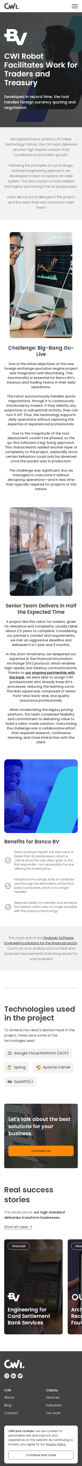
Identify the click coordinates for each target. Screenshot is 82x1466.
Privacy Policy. (56, 1444)
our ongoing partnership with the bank (42, 675)
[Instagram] (6, 1375)
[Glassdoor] (20, 1375)
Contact (11, 1413)
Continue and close (41, 1455)
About (9, 1397)
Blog (7, 1405)
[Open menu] (74, 6)
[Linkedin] (13, 1375)
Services (53, 1397)
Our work (53, 1413)
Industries (54, 1405)
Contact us (41, 1150)
